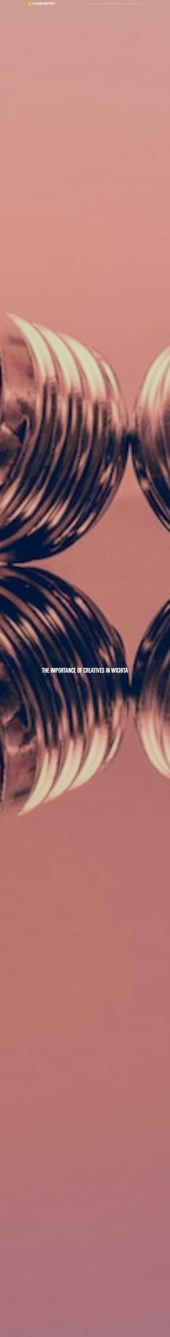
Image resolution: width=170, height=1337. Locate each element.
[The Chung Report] (42, 3)
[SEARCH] (140, 3)
